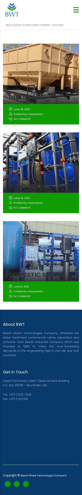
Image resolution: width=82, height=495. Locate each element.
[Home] (12, 9)
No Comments (22, 119)
